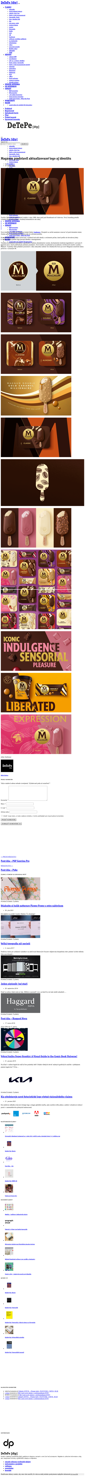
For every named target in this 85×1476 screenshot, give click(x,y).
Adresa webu (5, 812)
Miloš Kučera (11, 164)
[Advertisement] (42, 841)
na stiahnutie (13, 41)
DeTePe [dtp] (9, 2)
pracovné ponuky (14, 47)
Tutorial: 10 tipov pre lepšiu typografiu (16, 1229)
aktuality (12, 9)
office (11, 76)
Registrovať (9, 111)
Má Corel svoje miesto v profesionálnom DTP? (33, 1393)
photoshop (12, 68)
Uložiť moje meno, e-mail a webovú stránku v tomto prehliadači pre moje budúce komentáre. (33, 816)
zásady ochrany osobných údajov (18, 1462)
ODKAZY (8, 89)
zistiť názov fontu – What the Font (19, 98)
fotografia (12, 29)
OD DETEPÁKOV (11, 86)
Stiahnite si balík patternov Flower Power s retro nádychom (32, 906)
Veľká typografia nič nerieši (15, 944)
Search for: (4, 142)
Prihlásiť (8, 109)
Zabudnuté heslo (11, 113)
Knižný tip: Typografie (11, 1307)
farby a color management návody (19, 64)
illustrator (12, 70)
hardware (12, 37)
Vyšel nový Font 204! (11, 1196)
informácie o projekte (13, 1464)
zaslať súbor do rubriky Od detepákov (20, 105)
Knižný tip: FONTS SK (11, 1181)
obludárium (12, 43)
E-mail (3, 808)
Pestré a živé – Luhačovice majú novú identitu (18, 1274)
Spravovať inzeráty (12, 119)
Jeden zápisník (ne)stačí (14, 984)
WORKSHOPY (10, 101)
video (10, 45)
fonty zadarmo (13, 78)
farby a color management (17, 15)
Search (24, 144)
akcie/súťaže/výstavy (15, 11)
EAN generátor (13, 91)
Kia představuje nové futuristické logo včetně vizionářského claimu (36, 1097)
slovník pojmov (13, 82)
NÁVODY (8, 55)
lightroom (12, 72)
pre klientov (13, 59)
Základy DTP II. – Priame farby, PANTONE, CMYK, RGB (38, 1391)
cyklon (7, 1393)
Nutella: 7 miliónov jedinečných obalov (16, 1214)
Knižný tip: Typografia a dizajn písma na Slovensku (20, 1322)
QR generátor (13, 93)
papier (11, 27)
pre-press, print (14, 23)
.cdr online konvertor (15, 95)
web (10, 33)
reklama (8, 1466)
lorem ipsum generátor (16, 96)
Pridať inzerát (10, 117)
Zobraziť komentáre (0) (11, 824)
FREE (10, 52)
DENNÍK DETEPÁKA (12, 84)
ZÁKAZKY (12, 50)
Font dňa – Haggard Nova (14, 1018)
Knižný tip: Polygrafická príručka (14, 1337)
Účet (6, 115)
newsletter (9, 1468)
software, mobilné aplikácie (17, 39)
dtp (10, 21)
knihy (11, 31)
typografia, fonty (14, 17)
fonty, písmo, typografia (16, 62)
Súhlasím (74, 1474)
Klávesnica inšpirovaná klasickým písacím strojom (20, 1244)
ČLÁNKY (8, 7)
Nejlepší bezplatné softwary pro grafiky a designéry (20, 1259)
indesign (12, 66)
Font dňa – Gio (9, 1166)
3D (10, 35)
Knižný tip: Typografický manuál (14, 1352)
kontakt (8, 1470)
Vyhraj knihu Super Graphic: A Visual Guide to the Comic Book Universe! (39, 1056)
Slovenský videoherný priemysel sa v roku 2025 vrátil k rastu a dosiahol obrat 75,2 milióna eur (32, 1136)
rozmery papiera (14, 80)
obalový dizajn (13, 25)
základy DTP (13, 57)
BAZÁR (7, 103)
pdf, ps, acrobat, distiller (16, 61)
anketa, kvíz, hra (14, 13)
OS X (10, 74)
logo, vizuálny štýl (14, 19)
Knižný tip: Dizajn (10, 1151)
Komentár (4, 800)
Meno (3, 804)
